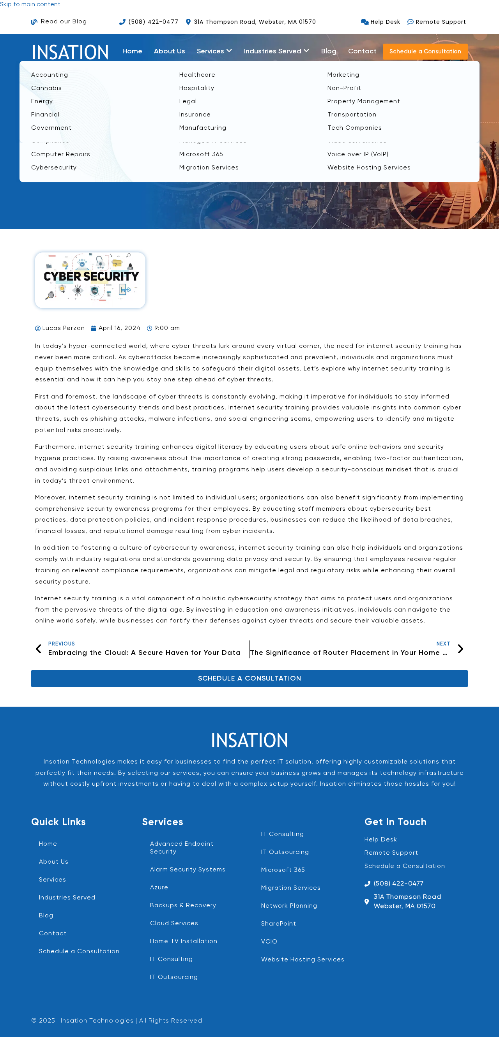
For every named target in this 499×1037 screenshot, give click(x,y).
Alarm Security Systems (188, 870)
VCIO (269, 942)
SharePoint (278, 924)
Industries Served (67, 898)
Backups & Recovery (183, 906)
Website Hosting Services (303, 960)
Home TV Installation (184, 941)
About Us (169, 51)
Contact (362, 51)
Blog (328, 51)
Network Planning (289, 906)
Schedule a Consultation (79, 952)
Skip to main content (30, 5)
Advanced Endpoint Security (182, 848)
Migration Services (291, 888)
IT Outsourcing (174, 977)
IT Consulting (171, 959)
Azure (159, 888)
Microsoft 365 (283, 870)
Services (52, 880)
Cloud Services (174, 924)
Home (132, 51)
